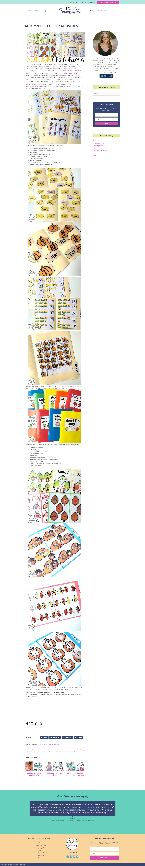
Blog (44, 11)
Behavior (96, 141)
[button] (44, 737)
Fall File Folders (34, 84)
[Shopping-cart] (77, 856)
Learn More (106, 76)
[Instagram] (71, 856)
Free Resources (101, 11)
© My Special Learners (6, 864)
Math (51, 744)
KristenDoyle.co (22, 864)
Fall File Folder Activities (42, 70)
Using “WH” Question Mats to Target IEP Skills (75, 775)
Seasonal (56, 744)
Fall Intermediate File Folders (62, 388)
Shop (91, 11)
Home (29, 11)
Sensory (95, 155)
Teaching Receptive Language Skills (33, 775)
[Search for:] (106, 93)
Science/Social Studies (101, 150)
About (37, 11)
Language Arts (43, 744)
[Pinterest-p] (74, 856)
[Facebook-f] (67, 856)
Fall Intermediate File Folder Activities (68, 70)
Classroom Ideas (98, 143)
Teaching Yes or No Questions (54, 775)
